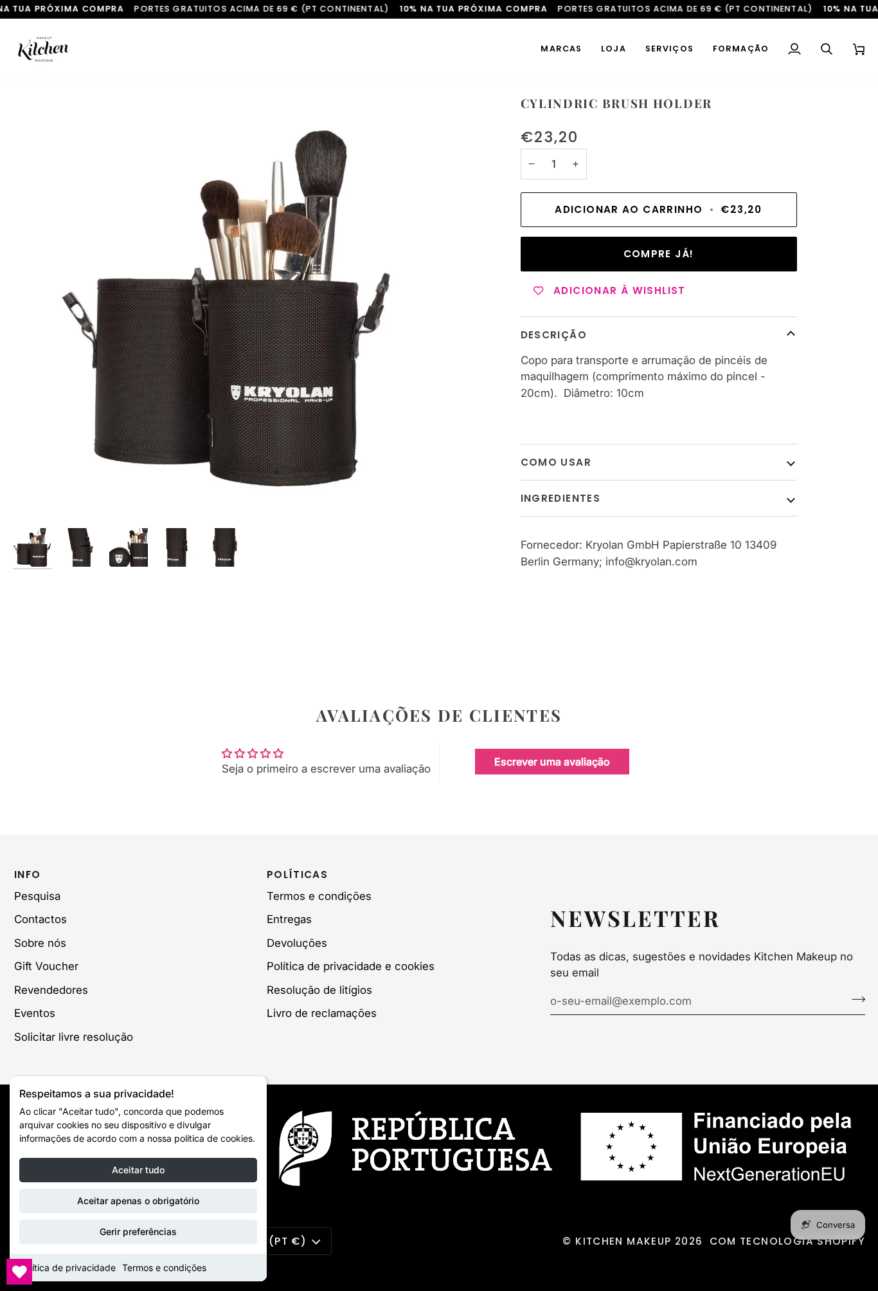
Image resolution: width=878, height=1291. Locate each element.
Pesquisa (37, 896)
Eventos (34, 1013)
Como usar (556, 462)
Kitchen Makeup (623, 1241)
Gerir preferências (138, 1231)
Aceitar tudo (138, 1169)
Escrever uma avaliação (552, 761)
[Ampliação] (226, 308)
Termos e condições (164, 1267)
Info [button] (27, 874)
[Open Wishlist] (19, 1272)
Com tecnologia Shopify (788, 1241)
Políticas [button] (297, 874)
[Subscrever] (854, 999)
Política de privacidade (67, 1267)
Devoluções (297, 943)
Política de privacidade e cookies (351, 966)
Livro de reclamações (322, 1013)
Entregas (289, 919)
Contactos (40, 919)
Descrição (554, 335)
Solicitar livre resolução (73, 1036)
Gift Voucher (46, 966)
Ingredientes (561, 498)
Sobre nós (40, 943)
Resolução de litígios (319, 990)
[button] (561, 49)
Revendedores (51, 990)
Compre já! (658, 254)
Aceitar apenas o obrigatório (138, 1200)
